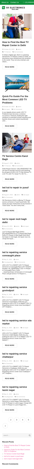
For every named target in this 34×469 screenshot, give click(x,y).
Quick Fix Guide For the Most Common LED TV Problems (15, 99)
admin (19, 49)
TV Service (7, 52)
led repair (7, 109)
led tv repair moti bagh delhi (13, 459)
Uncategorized (8, 262)
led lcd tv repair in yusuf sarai (14, 456)
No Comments (18, 52)
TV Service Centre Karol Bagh (14, 454)
